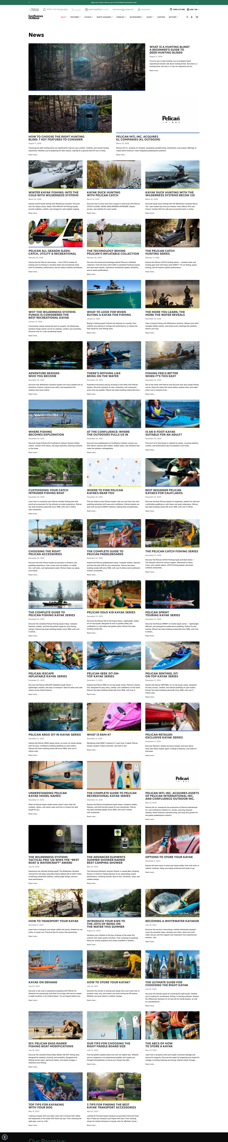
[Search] (187, 17)
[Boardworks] (144, 9)
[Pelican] (33, 9)
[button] (5, 1137)
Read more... (154, 70)
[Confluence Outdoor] (35, 17)
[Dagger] (76, 10)
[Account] (191, 17)
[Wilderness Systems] (55, 9)
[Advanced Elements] (123, 9)
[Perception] (97, 9)
